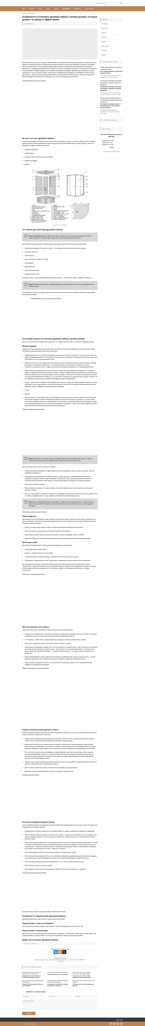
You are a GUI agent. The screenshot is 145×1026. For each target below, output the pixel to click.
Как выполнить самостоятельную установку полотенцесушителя (31, 976)
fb (114, 1023)
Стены (40, 8)
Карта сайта (119, 1020)
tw (117, 1023)
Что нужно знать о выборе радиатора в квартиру (83, 985)
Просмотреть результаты (111, 151)
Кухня (103, 33)
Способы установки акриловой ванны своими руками (32, 985)
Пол (23, 8)
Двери (56, 8)
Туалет (103, 55)
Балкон (103, 41)
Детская (104, 28)
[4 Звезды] (58, 959)
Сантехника (66, 8)
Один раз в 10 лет (108, 144)
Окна (48, 8)
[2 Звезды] (45, 959)
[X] (64, 952)
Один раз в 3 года (108, 140)
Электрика (77, 8)
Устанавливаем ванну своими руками (57, 974)
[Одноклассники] (60, 952)
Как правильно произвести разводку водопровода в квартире (57, 985)
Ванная (103, 37)
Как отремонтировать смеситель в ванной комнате (111, 72)
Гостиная (104, 24)
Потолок (31, 8)
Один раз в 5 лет (107, 142)
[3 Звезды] (52, 959)
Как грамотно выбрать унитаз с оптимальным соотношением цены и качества (110, 105)
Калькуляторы (89, 8)
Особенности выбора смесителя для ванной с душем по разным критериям (110, 88)
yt (110, 1023)
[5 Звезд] (65, 959)
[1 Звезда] (38, 959)
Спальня (104, 50)
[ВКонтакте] (56, 952)
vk (121, 1023)
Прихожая (105, 46)
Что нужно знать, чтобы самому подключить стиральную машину (81, 976)
